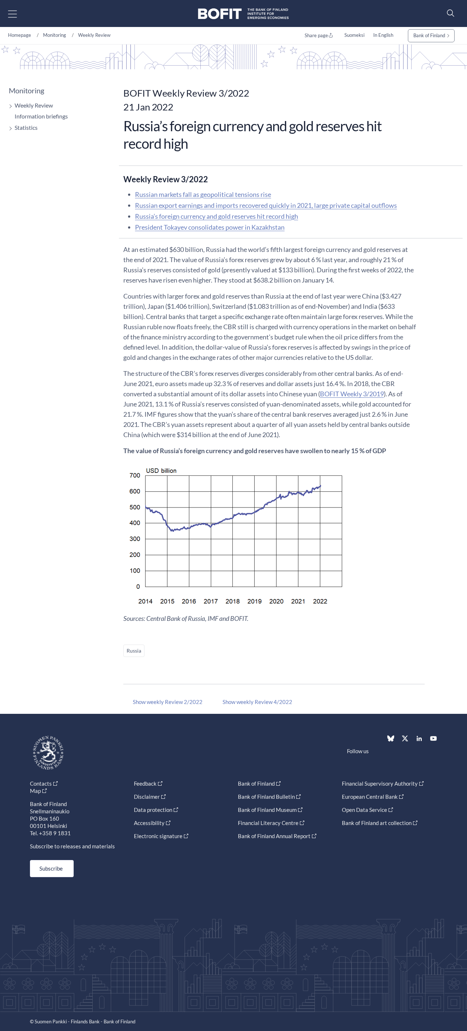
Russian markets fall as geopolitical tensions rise (203, 194)
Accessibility (149, 823)
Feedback (145, 783)
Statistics (26, 127)
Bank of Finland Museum (267, 809)
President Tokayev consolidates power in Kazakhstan (210, 227)
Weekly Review (94, 35)
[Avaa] (9, 106)
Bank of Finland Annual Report (274, 836)
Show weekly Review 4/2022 (257, 702)
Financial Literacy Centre (268, 823)
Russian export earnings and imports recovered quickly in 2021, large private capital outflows (266, 205)
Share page (316, 35)
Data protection (153, 809)
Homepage (19, 35)
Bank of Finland (429, 35)
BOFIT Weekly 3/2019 (352, 394)
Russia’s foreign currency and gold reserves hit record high (216, 216)
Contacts (41, 783)
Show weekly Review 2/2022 (167, 702)
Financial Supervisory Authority (380, 783)
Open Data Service (364, 809)
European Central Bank (370, 796)
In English (383, 35)
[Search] (448, 13)
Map (35, 790)
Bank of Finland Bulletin (266, 796)
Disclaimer (147, 796)
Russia (134, 650)
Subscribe (51, 868)
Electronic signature (158, 836)
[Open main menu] (19, 14)
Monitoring (54, 35)
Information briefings (41, 116)
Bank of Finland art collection (377, 823)
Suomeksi (354, 35)
